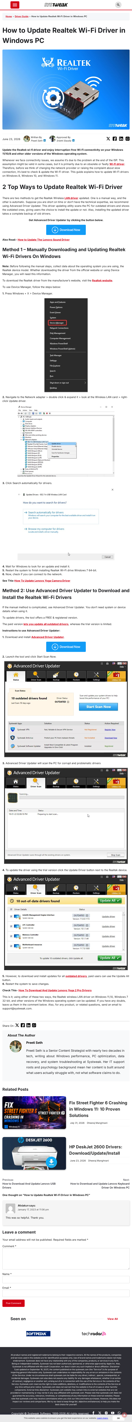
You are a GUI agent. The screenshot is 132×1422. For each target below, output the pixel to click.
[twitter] (108, 139)
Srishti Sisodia (64, 140)
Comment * (9, 1246)
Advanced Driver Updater (47, 637)
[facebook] (115, 139)
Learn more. (102, 1418)
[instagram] (106, 1413)
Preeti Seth (36, 140)
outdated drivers (76, 976)
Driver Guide (21, 16)
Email (6, 1287)
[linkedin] (44, 141)
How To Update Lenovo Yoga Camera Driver (42, 580)
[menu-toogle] (14, 5)
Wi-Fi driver (116, 164)
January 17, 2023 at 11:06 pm (33, 1209)
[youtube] (112, 1413)
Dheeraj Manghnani (97, 1122)
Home (9, 16)
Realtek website (102, 280)
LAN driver (71, 198)
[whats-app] (119, 1413)
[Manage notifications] (124, 1414)
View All (112, 1318)
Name (7, 1274)
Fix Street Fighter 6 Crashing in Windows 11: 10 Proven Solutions (98, 1109)
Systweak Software (39, 1413)
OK (118, 1418)
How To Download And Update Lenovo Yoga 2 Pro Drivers (55, 990)
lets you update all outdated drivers (46, 624)
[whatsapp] (128, 139)
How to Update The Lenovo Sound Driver (44, 239)
